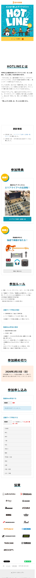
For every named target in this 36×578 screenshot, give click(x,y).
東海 (6, 461)
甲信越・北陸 (8, 457)
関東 (6, 453)
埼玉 (6, 445)
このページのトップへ (18, 572)
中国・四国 (8, 469)
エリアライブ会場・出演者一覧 (17, 219)
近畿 (6, 465)
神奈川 (6, 449)
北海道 (6, 428)
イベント (8, 566)
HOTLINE (14, 566)
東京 (6, 436)
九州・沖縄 (8, 473)
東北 (6, 432)
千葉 (6, 440)
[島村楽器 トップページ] (17, 2)
